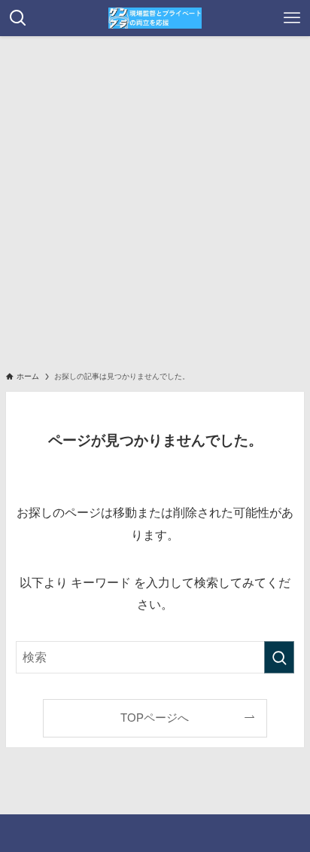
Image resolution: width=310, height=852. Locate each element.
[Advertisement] (155, 199)
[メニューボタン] (292, 18)
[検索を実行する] (279, 657)
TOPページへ (154, 718)
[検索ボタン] (18, 18)
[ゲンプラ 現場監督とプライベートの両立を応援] (155, 18)
